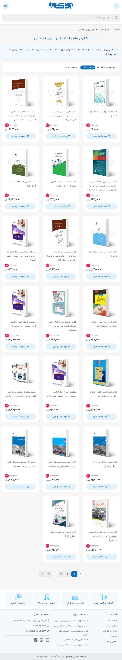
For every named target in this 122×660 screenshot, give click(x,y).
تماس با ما (112, 641)
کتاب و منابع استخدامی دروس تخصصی (61, 38)
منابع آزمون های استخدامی (76, 639)
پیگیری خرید (111, 626)
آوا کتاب (117, 29)
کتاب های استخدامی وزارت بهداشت (72, 645)
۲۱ (49, 574)
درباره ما (113, 636)
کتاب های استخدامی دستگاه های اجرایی (73, 632)
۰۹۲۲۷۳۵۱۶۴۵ (39, 626)
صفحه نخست (111, 621)
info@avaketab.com (36, 631)
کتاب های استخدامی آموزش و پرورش (71, 621)
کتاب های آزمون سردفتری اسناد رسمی (71, 626)
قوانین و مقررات (110, 631)
